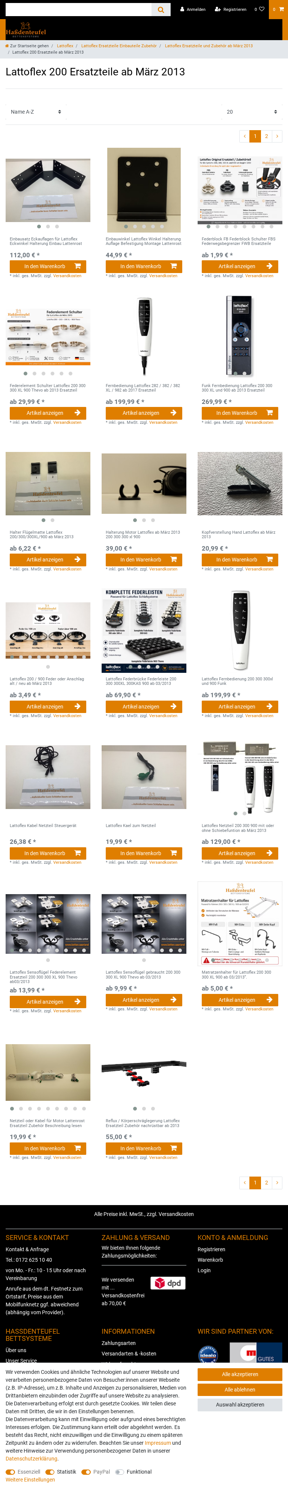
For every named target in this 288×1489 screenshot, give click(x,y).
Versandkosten (67, 275)
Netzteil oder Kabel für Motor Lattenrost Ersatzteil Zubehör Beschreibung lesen (47, 1123)
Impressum (158, 1443)
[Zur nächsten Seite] (277, 136)
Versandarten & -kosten (129, 1354)
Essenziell (29, 1472)
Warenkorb (210, 1260)
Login (204, 1270)
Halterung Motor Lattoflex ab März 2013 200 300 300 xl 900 (143, 534)
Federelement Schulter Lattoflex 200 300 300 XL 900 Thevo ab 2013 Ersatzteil (48, 388)
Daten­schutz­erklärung (31, 1459)
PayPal (101, 1472)
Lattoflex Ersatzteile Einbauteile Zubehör (118, 46)
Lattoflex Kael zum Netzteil (131, 826)
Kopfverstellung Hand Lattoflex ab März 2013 (238, 534)
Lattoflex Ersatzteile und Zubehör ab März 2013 (208, 46)
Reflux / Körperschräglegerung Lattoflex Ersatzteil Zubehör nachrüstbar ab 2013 (143, 1123)
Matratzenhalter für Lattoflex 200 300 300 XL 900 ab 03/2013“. (236, 974)
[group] (48, 190)
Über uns (16, 1350)
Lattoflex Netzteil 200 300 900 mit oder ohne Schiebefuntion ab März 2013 (238, 828)
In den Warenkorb (44, 266)
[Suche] (161, 9)
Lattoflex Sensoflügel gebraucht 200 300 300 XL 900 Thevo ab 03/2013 (143, 974)
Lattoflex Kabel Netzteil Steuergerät (43, 826)
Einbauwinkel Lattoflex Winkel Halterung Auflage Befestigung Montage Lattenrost (144, 241)
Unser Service (21, 1361)
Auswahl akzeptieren (240, 1405)
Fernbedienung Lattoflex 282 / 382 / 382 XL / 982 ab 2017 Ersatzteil (143, 388)
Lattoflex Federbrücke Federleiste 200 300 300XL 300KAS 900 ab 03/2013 (141, 681)
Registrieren (211, 1249)
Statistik (66, 1472)
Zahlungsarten (119, 1343)
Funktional (139, 1472)
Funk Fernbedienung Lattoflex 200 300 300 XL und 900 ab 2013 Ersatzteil (237, 388)
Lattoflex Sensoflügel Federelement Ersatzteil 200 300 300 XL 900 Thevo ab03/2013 (43, 977)
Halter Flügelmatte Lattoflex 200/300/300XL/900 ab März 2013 (42, 534)
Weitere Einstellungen (30, 1480)
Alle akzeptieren (240, 1374)
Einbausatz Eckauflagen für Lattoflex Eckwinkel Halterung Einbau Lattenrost (46, 241)
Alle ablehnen (240, 1390)
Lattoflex (64, 46)
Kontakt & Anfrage (27, 1249)
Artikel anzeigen (237, 266)
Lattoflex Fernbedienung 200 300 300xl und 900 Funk (237, 681)
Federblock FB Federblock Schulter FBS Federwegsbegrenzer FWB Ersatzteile (239, 241)
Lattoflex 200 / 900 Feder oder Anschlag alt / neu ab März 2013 (47, 681)
